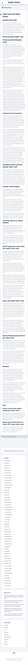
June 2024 (7, 521)
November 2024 (8, 509)
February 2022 (8, 583)
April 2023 (7, 556)
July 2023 (7, 548)
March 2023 (7, 558)
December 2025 (8, 477)
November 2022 (8, 568)
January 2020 (8, 585)
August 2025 (7, 487)
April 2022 (7, 578)
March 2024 (7, 529)
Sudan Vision (14, 2)
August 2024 (7, 517)
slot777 (5, 641)
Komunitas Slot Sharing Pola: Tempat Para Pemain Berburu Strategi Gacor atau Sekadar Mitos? (14, 597)
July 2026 (7, 463)
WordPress (13, 660)
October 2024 (8, 512)
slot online (6, 639)
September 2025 (8, 485)
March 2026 (7, 470)
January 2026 (8, 475)
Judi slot (6, 644)
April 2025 (7, 497)
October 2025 (8, 482)
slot (5, 629)
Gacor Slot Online (20, 436)
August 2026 (7, 460)
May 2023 (7, 553)
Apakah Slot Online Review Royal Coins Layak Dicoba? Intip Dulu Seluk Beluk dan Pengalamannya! (13, 610)
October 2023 (8, 541)
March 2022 (7, 580)
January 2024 (8, 534)
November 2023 (8, 539)
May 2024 (7, 524)
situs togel (6, 634)
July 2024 (7, 519)
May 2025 (7, 494)
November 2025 (8, 480)
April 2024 (7, 526)
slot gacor (6, 625)
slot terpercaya (7, 637)
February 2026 (8, 472)
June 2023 (7, 551)
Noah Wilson (13, 436)
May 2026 (7, 465)
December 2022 (8, 565)
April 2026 (7, 468)
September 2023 (8, 543)
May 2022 (7, 575)
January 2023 (8, 563)
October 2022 (8, 570)
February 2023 (8, 561)
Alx (21, 660)
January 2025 (8, 504)
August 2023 (7, 546)
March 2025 (7, 499)
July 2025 (7, 490)
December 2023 (8, 536)
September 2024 (8, 514)
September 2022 (8, 573)
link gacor (6, 627)
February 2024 (8, 531)
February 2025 (8, 502)
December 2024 (8, 507)
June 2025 (7, 492)
